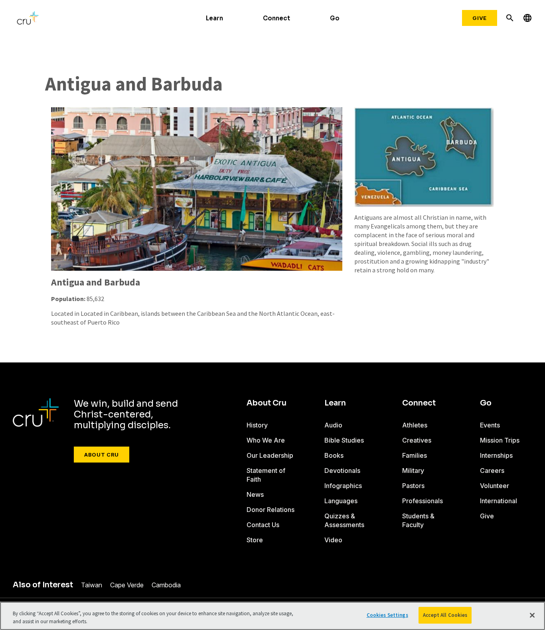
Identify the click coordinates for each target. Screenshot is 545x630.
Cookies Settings (387, 615)
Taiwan (91, 585)
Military (413, 470)
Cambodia (166, 585)
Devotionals (342, 470)
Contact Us (263, 525)
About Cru (101, 454)
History (257, 425)
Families (414, 455)
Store (255, 540)
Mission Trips (499, 440)
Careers (492, 470)
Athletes (414, 425)
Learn (214, 18)
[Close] (532, 615)
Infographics (343, 486)
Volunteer (494, 486)
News (255, 494)
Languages (340, 501)
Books (334, 455)
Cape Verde (127, 585)
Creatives (416, 440)
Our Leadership (270, 455)
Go (335, 18)
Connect (276, 18)
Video (333, 540)
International (498, 501)
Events (490, 425)
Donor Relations (270, 510)
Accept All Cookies (445, 615)
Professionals (422, 501)
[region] (272, 616)
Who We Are (266, 440)
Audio (333, 425)
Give (479, 18)
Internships (496, 455)
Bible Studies (344, 440)
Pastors (413, 486)
